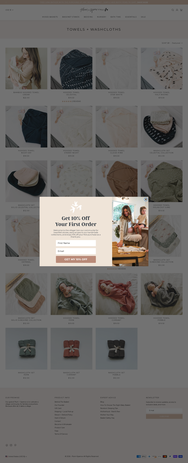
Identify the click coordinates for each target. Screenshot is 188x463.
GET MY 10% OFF (75, 259)
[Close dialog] (146, 199)
